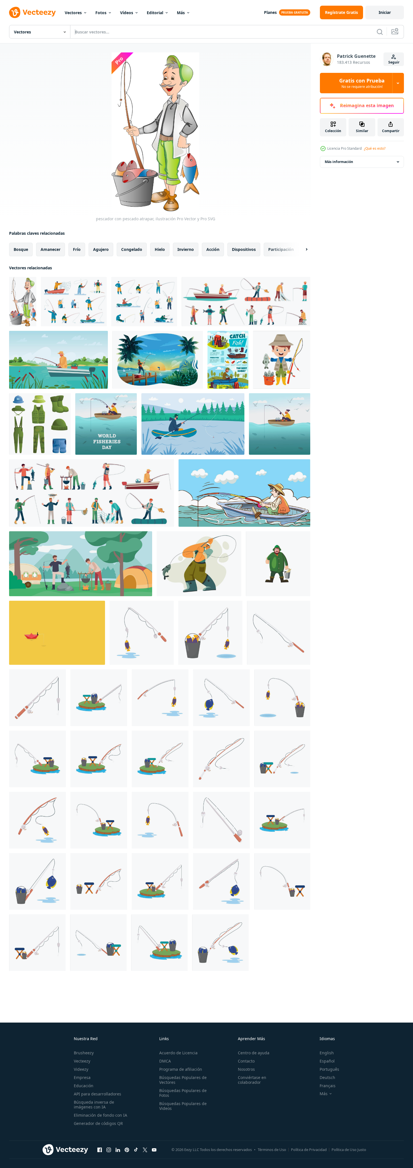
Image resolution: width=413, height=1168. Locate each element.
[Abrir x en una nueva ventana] (145, 1149)
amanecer (50, 249)
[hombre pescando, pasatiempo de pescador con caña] (199, 563)
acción (212, 249)
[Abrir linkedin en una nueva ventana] (118, 1149)
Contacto (246, 1061)
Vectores (73, 12)
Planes (270, 12)
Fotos (100, 12)
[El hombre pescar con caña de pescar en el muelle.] (157, 360)
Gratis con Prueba (362, 83)
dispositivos (244, 249)
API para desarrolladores (97, 1094)
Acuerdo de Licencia (178, 1052)
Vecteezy (82, 1061)
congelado (131, 249)
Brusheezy (84, 1052)
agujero (101, 249)
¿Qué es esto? (374, 148)
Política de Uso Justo (349, 1149)
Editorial (155, 12)
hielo (160, 249)
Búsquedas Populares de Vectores (183, 1080)
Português (329, 1069)
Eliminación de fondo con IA (100, 1115)
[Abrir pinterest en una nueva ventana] (127, 1149)
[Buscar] (379, 31)
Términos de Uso (272, 1149)
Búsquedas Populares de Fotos (183, 1093)
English (327, 1052)
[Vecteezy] (32, 12)
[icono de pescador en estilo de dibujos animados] (278, 563)
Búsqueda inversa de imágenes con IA (94, 1104)
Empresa (82, 1077)
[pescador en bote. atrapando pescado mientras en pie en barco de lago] (57, 633)
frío (77, 249)
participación (281, 249)
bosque (21, 249)
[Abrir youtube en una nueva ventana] (154, 1149)
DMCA (165, 1061)
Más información (339, 161)
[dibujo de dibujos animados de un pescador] (281, 360)
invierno (185, 249)
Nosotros (246, 1069)
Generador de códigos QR (98, 1123)
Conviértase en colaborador (252, 1080)
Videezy (81, 1069)
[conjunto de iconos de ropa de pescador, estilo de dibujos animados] (40, 424)
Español (327, 1061)
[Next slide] (302, 249)
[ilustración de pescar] (142, 633)
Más (181, 12)
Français (328, 1085)
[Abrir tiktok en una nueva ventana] (136, 1149)
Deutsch (327, 1077)
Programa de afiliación (180, 1069)
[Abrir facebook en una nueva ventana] (99, 1149)
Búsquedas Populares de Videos (183, 1106)
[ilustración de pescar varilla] (278, 633)
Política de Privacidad (309, 1149)
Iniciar (385, 12)
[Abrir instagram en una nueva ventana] (108, 1149)
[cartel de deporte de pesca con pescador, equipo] (227, 360)
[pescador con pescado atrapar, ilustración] (22, 301)
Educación (83, 1085)
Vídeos (126, 12)
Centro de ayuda (253, 1052)
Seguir (393, 62)
